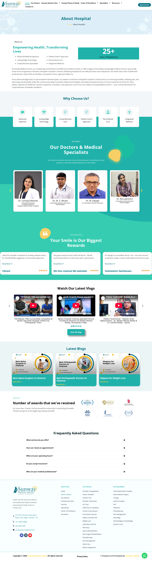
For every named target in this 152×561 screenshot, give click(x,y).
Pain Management (89, 541)
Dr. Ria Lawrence (125, 198)
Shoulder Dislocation (90, 501)
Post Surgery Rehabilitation (92, 534)
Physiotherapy (87, 537)
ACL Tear (86, 504)
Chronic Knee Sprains (90, 511)
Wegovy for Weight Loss (112, 378)
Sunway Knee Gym (67, 501)
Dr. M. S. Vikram (60, 200)
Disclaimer (64, 514)
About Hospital (66, 494)
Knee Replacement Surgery (122, 491)
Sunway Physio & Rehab (70, 3)
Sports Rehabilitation (90, 531)
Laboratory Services (89, 524)
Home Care (86, 544)
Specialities (104, 3)
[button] (141, 190)
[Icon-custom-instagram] (26, 535)
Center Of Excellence (88, 3)
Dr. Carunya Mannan (28, 200)
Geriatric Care (118, 524)
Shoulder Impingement (91, 491)
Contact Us (29, 7)
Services (64, 504)
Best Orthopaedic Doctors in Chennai (72, 379)
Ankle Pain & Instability (91, 508)
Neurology (116, 518)
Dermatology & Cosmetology (123, 521)
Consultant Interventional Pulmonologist (124, 202)
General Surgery (119, 501)
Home (69, 24)
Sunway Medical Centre (37, 556)
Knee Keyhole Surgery (121, 494)
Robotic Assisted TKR (90, 518)
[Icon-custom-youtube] (30, 535)
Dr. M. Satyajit (92, 200)
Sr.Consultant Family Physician (92, 203)
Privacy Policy (82, 556)
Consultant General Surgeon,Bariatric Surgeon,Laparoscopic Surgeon (28, 204)
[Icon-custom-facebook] (21, 535)
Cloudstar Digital (132, 556)
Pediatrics (116, 508)
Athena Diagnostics (89, 547)
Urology (116, 498)
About (27, 3)
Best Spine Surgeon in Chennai (29, 378)
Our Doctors (35, 3)
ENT (114, 504)
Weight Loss (87, 521)
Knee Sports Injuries (90, 514)
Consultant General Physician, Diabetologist (60, 203)
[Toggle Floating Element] (144, 555)
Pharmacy (86, 528)
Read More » (17, 382)
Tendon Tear (87, 498)
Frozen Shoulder (88, 494)
